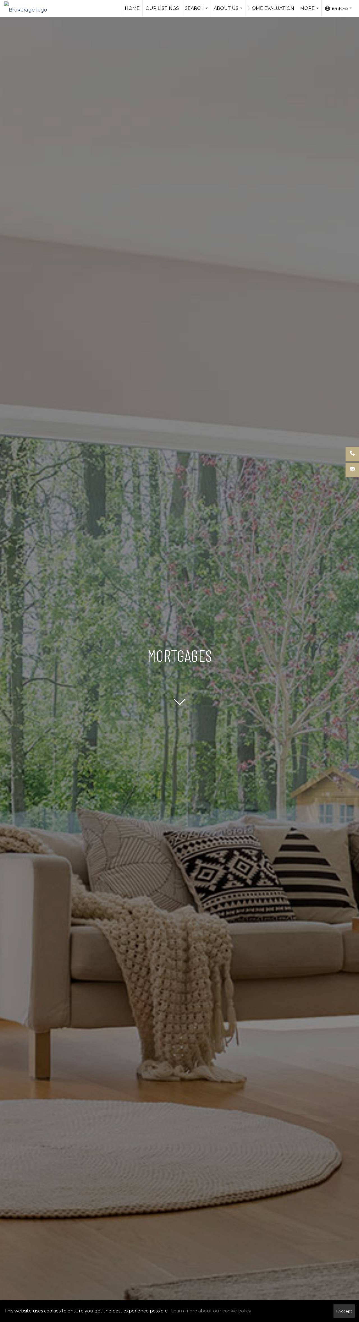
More (310, 11)
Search (197, 11)
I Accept (344, 1311)
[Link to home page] (28, 8)
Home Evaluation (271, 8)
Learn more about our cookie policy (211, 1311)
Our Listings (162, 8)
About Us (229, 11)
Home (132, 8)
